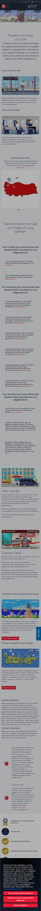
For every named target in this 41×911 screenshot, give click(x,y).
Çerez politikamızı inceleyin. (13, 889)
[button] (20, 905)
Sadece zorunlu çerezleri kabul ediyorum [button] (20, 899)
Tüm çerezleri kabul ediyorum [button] (20, 893)
